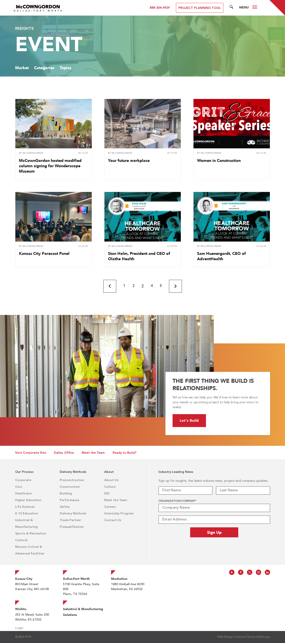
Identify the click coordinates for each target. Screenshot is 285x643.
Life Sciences (25, 506)
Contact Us (112, 520)
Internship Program (119, 513)
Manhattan (119, 579)
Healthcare (23, 493)
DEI (107, 493)
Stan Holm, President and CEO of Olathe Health (139, 256)
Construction (70, 486)
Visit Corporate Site (30, 452)
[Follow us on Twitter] (249, 572)
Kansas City (24, 579)
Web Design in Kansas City (234, 637)
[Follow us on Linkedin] (267, 572)
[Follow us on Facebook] (240, 572)
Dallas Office (64, 452)
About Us (111, 480)
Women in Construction (219, 160)
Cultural (21, 540)
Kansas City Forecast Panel (44, 253)
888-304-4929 (160, 7)
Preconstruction (72, 480)
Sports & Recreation (30, 533)
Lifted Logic (262, 637)
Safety (65, 506)
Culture (110, 486)
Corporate (23, 480)
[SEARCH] (231, 7)
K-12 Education (26, 513)
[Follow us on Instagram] (258, 572)
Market (22, 67)
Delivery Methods (73, 513)
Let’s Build (189, 420)
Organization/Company (177, 501)
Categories (44, 67)
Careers (110, 506)
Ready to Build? (124, 452)
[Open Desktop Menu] (255, 8)
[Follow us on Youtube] (231, 572)
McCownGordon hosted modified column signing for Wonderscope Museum (50, 165)
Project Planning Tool (199, 8)
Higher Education (28, 500)
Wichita (20, 609)
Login (19, 628)
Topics (65, 67)
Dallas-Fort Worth (76, 579)
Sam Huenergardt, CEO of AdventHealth (221, 256)
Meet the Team (93, 452)
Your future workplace (129, 160)
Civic (18, 486)
